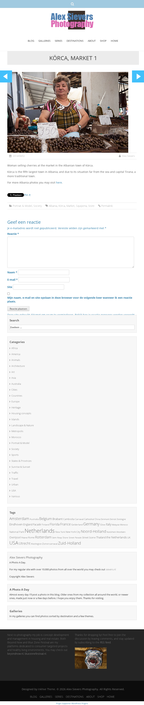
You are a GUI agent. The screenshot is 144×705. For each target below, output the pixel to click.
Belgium (45, 518)
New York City (73, 531)
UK (128, 537)
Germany (91, 524)
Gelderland (77, 524)
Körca (61, 206)
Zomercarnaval (50, 543)
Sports (15, 454)
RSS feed (105, 642)
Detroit (113, 519)
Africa (14, 348)
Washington (36, 543)
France (65, 524)
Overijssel (15, 537)
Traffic (14, 472)
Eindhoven (16, 524)
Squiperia (81, 206)
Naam (12, 272)
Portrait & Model (22, 206)
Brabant (57, 519)
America (15, 354)
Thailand (101, 537)
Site (9, 287)
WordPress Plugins (79, 703)
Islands (15, 419)
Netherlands (40, 530)
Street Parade (75, 537)
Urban (14, 484)
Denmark (105, 519)
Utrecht (24, 543)
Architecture (18, 366)
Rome (31, 537)
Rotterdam (43, 537)
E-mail (12, 279)
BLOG (31, 40)
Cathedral (89, 519)
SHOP (103, 40)
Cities (14, 389)
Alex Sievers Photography (26, 557)
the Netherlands (116, 537)
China (97, 519)
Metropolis (17, 431)
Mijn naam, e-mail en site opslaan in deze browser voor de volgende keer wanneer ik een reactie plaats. (69, 299)
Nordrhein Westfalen (116, 532)
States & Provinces (21, 460)
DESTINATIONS (75, 40)
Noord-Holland (93, 531)
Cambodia (68, 519)
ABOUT (92, 40)
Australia (16, 383)
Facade (37, 524)
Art (13, 372)
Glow (102, 524)
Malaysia (115, 524)
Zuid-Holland (69, 543)
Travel (14, 478)
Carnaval (79, 519)
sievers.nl (111, 569)
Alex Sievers (128, 156)
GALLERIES (44, 40)
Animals (15, 360)
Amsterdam (19, 518)
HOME (114, 40)
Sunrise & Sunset (20, 466)
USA (13, 490)
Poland (24, 537)
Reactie (13, 234)
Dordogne (121, 519)
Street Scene (89, 537)
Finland (45, 524)
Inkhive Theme (46, 689)
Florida (55, 524)
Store (91, 206)
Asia (13, 377)
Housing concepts (21, 413)
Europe (15, 401)
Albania (53, 206)
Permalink (107, 206)
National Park (16, 531)
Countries (16, 395)
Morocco (16, 437)
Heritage (16, 407)
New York (60, 531)
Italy (108, 524)
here (59, 182)
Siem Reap (57, 537)
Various (15, 496)
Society (37, 206)
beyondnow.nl (15, 653)
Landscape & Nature (22, 425)
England (27, 524)
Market (70, 206)
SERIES (58, 40)
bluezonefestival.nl (35, 653)
